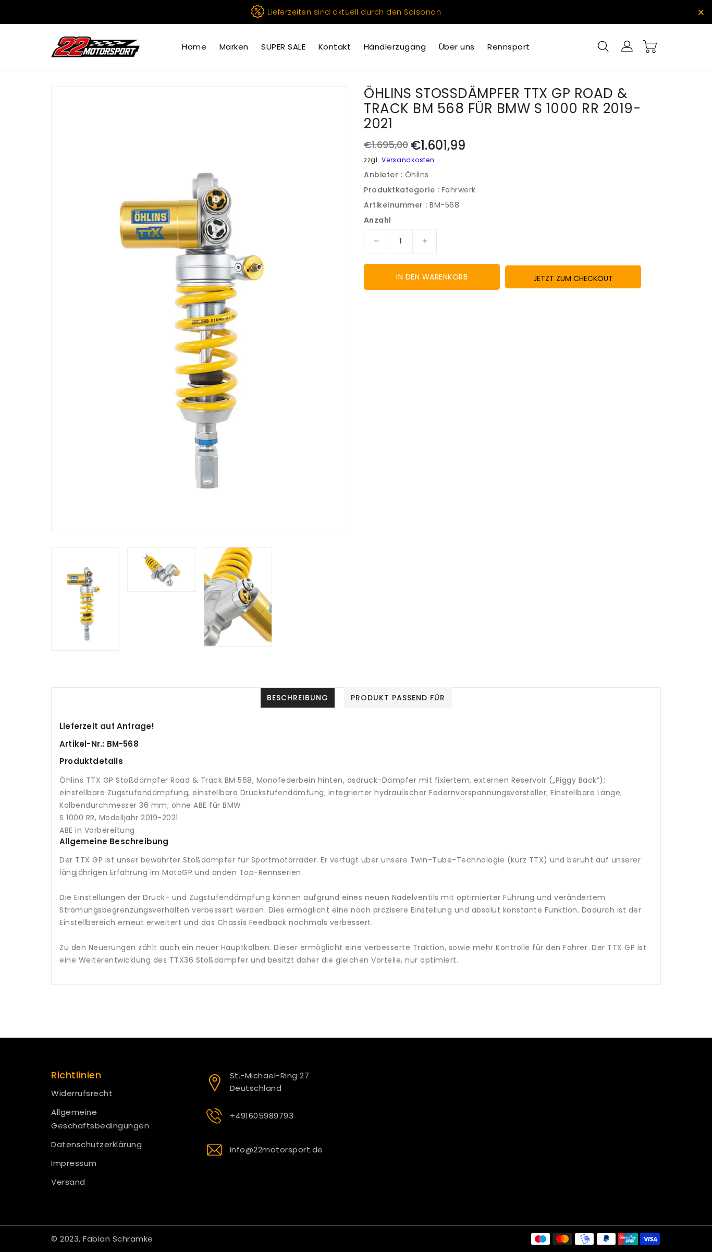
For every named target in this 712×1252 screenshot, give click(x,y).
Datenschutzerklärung (96, 1144)
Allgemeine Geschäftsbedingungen (100, 1119)
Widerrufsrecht (82, 1093)
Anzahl (377, 220)
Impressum (74, 1163)
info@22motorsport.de (276, 1149)
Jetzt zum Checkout (573, 278)
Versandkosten (408, 159)
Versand (68, 1181)
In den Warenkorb (432, 277)
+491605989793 (262, 1115)
